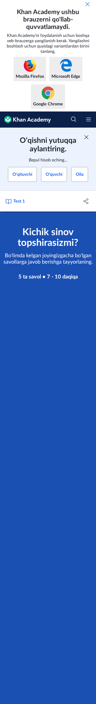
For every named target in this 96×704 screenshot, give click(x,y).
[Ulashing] (86, 201)
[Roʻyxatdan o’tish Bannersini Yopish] (86, 137)
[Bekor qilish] (87, 4)
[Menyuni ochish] (88, 119)
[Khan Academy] (25, 119)
